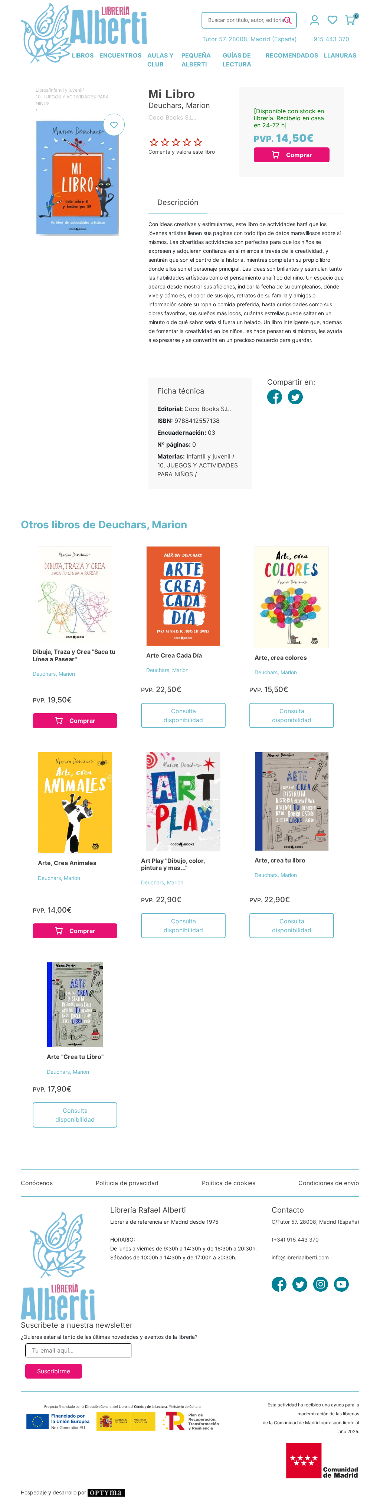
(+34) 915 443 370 (295, 1239)
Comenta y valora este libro (181, 152)
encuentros (120, 55)
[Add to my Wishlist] (114, 125)
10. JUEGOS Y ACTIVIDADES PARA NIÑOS (72, 100)
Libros (42, 90)
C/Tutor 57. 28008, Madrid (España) (315, 1222)
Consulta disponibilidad (183, 715)
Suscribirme (53, 1371)
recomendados (292, 55)
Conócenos (37, 1183)
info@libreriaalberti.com (300, 1257)
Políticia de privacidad (127, 1183)
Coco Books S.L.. (172, 117)
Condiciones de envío (328, 1183)
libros (83, 55)
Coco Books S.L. (207, 408)
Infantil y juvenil (66, 90)
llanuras (340, 55)
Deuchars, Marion (54, 674)
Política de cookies (228, 1183)
